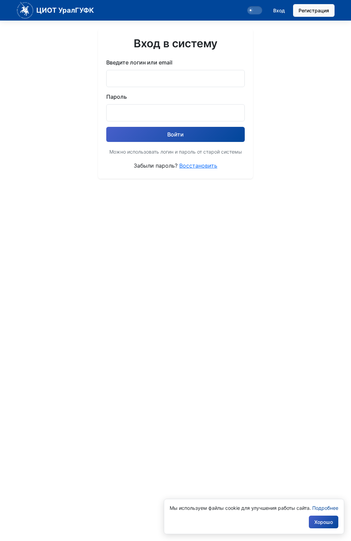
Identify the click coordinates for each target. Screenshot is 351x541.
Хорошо (323, 522)
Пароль (116, 96)
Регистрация (314, 10)
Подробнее (325, 508)
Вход (279, 10)
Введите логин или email (139, 62)
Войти (175, 134)
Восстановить (198, 165)
